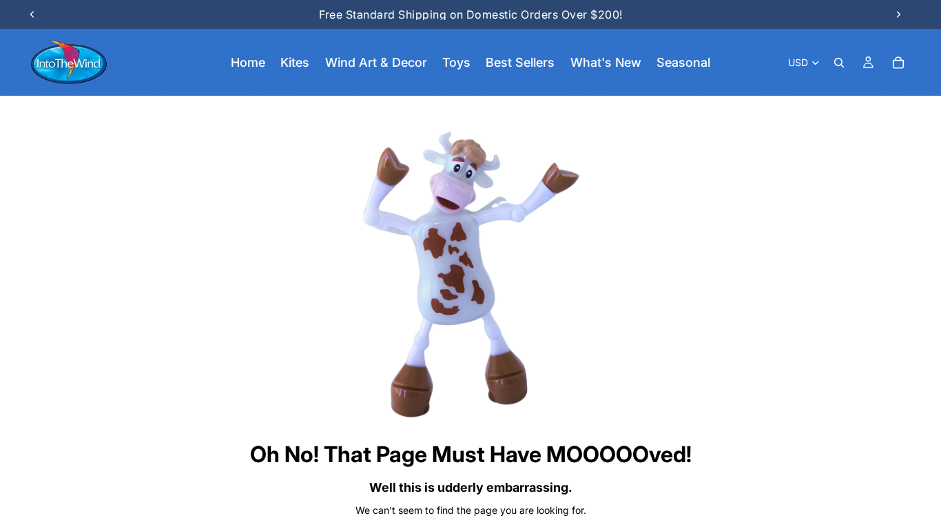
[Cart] (898, 63)
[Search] (839, 63)
